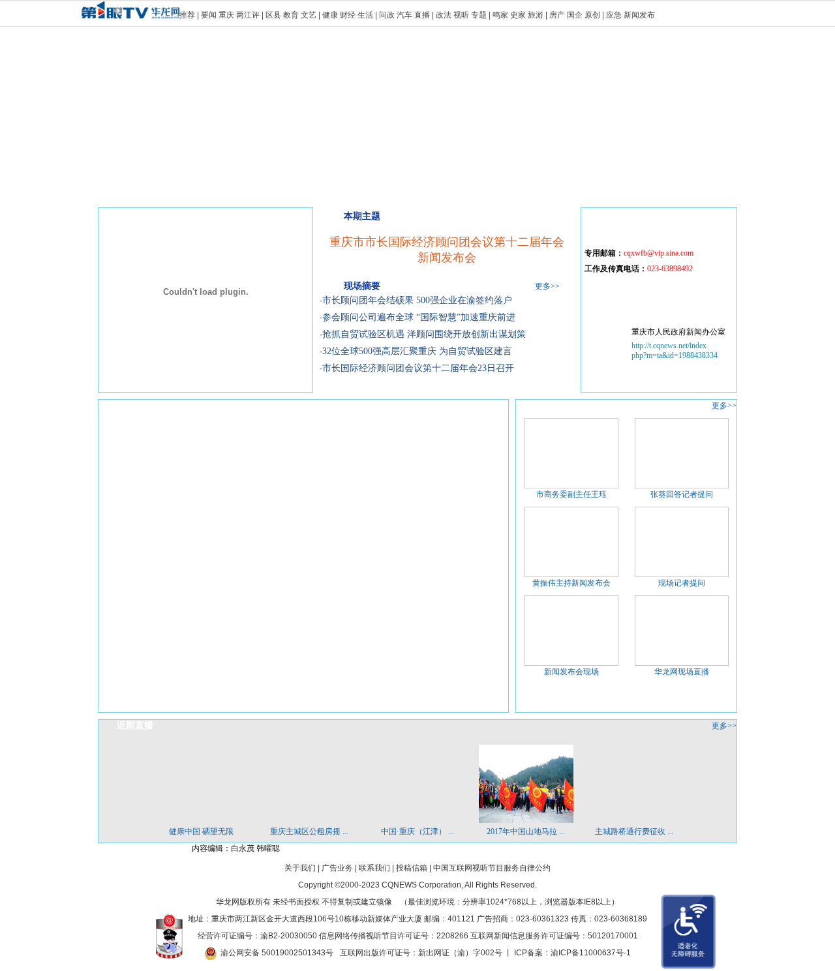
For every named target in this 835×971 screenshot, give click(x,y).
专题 (479, 15)
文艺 (308, 15)
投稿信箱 (411, 868)
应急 (614, 15)
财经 (348, 15)
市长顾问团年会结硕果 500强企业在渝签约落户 (417, 300)
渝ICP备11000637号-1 (591, 952)
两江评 (248, 15)
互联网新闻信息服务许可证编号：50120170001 (554, 935)
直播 (422, 15)
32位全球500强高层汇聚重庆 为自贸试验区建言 (417, 351)
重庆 (226, 15)
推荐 (187, 15)
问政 (388, 15)
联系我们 (374, 868)
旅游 (535, 15)
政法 (443, 15)
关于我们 (300, 868)
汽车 (404, 15)
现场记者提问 (681, 583)
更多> (722, 405)
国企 (575, 15)
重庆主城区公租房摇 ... (309, 831)
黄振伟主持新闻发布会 (571, 583)
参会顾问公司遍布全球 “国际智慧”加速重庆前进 (418, 317)
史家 (518, 15)
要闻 (209, 15)
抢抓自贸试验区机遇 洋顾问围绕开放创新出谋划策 (424, 334)
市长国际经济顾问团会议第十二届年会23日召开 (418, 368)
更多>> (547, 286)
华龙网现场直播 (681, 671)
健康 (330, 15)
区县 (273, 15)
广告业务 (337, 868)
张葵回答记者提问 (681, 494)
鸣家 (500, 15)
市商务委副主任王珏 (571, 494)
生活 (365, 15)
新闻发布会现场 (571, 671)
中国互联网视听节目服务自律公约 (492, 868)
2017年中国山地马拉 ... (526, 831)
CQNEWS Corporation (421, 884)
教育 (291, 15)
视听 (461, 15)
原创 (592, 15)
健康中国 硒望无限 (201, 831)
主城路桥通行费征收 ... (634, 831)
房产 (557, 15)
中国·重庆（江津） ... (417, 831)
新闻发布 (639, 15)
